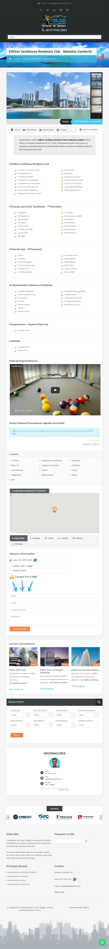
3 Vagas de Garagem (50, 465)
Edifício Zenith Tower (17, 670)
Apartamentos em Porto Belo (19, 884)
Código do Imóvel (85, 721)
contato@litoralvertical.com (59, 3)
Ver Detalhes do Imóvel (18, 683)
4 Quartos (76, 460)
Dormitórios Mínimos (86, 711)
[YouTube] (61, 10)
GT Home (15, 460)
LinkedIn (64, 538)
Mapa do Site (59, 892)
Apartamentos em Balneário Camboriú (22, 872)
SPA (12, 480)
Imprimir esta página (90, 129)
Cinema (44, 470)
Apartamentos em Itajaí (17, 880)
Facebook (36, 538)
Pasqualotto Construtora (51, 460)
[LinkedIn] (54, 10)
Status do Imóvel (40, 711)
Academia (76, 465)
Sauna (74, 475)
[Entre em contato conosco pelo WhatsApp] (102, 942)
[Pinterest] (67, 10)
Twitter (50, 538)
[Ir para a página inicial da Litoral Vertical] (54, 21)
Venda (17, 58)
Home (10, 59)
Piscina (75, 470)
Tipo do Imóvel (62, 711)
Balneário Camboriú (32, 58)
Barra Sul (15, 465)
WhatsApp (19, 544)
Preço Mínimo (38, 721)
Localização (15, 711)
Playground (16, 475)
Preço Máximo (62, 721)
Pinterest (79, 538)
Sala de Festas (47, 475)
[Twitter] (48, 10)
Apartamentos (50, 58)
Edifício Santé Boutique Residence (85, 670)
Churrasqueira (17, 470)
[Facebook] (41, 10)
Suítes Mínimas (17, 721)
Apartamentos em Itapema (18, 876)
